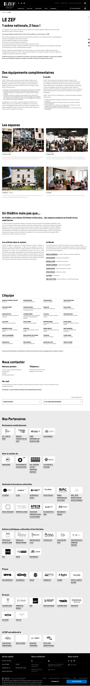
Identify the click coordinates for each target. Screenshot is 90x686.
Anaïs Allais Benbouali (52, 254)
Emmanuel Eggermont (51, 264)
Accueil (4, 12)
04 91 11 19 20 (57, 665)
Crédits (75, 678)
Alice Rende (49, 275)
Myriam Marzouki (50, 272)
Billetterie (5, 664)
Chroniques (53, 8)
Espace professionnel (75, 3)
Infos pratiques (7, 671)
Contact (57, 3)
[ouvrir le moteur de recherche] (85, 3)
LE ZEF (17, 664)
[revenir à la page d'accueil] (9, 5)
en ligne (85, 8)
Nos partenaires (66, 678)
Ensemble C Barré (50, 261)
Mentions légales (83, 678)
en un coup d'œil (21, 668)
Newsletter (64, 3)
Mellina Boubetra (50, 257)
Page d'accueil (6, 660)
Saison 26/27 (21, 8)
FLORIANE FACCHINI (50, 268)
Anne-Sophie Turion (51, 279)
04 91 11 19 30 (59, 664)
